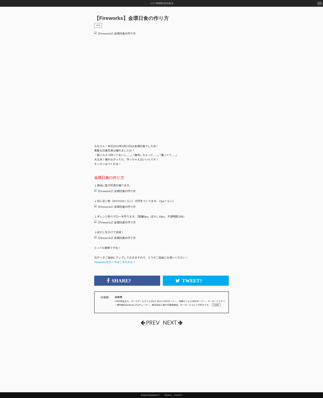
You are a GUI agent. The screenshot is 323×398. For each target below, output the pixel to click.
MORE (216, 305)
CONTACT (177, 395)
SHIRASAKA (161, 3)
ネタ (98, 25)
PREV (153, 322)
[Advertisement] (134, 353)
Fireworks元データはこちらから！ (115, 262)
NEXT (170, 322)
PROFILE (168, 395)
